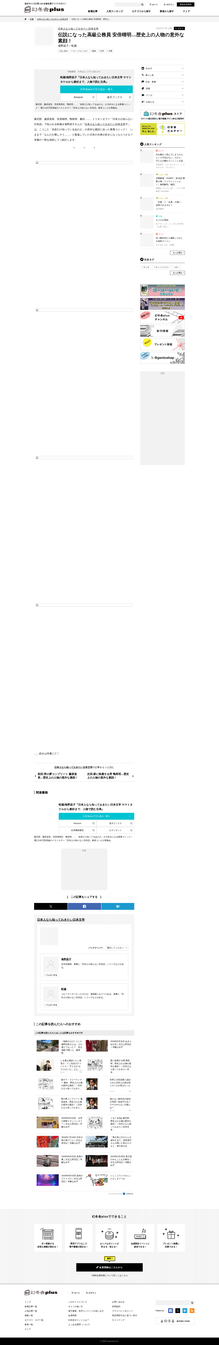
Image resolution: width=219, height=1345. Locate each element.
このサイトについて (77, 1302)
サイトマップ (118, 1320)
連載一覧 (29, 1315)
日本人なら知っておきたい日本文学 (52, 19)
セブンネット (115, 830)
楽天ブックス (114, 97)
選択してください (115, 948)
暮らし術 (149, 75)
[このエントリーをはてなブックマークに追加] (184, 1311)
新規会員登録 (185, 4)
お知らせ (150, 102)
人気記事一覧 (31, 1311)
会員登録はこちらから (111, 1267)
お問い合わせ (118, 1302)
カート (155, 4)
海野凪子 (66, 959)
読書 (32, 19)
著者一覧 (29, 1324)
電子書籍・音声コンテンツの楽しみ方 (86, 1311)
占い (177, 267)
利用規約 (116, 1306)
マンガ (149, 95)
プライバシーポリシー (122, 1311)
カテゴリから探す (141, 11)
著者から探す (167, 11)
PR (81, 1072)
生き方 (149, 68)
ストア (186, 11)
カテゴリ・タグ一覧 (34, 1320)
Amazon (78, 97)
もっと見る (177, 253)
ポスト (181, 28)
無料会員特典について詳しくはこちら (110, 1275)
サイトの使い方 (75, 1306)
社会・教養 (151, 82)
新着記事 (93, 11)
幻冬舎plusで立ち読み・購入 (96, 89)
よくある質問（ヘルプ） (79, 1324)
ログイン (170, 4)
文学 (102, 51)
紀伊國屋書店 (77, 830)
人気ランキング (114, 11)
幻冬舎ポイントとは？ (78, 1320)
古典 (110, 51)
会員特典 (72, 1315)
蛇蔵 (63, 989)
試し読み (64, 51)
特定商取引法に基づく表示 (124, 1315)
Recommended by (115, 1194)
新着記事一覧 (31, 1306)
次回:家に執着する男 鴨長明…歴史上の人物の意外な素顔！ (108, 775)
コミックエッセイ (80, 51)
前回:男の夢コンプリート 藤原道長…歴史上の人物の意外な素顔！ (58, 775)
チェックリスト (162, 267)
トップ (28, 1302)
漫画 (94, 51)
